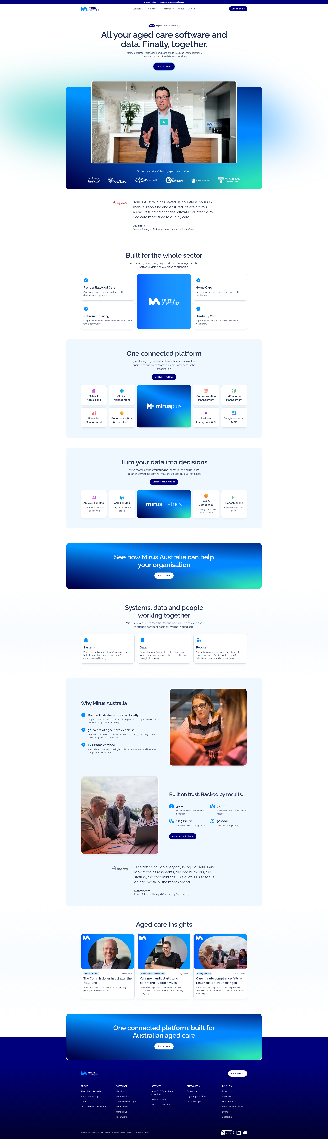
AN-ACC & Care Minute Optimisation (162, 1093)
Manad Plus (121, 1112)
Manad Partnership (90, 1096)
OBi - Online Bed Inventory (93, 1106)
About (181, 9)
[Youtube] (245, 1133)
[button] (138, 8)
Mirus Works (122, 1106)
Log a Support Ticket (197, 1096)
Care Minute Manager (126, 1101)
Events (225, 1112)
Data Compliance (118, 1133)
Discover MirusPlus (164, 377)
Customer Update (195, 1101)
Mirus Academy (158, 1099)
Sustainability (138, 1133)
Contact (191, 9)
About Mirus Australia (182, 836)
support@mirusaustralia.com (172, 2)
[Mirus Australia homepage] (101, 9)
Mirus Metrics (122, 1096)
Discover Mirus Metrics (164, 482)
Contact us (192, 1091)
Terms (147, 1133)
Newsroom (227, 1101)
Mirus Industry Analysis (233, 1106)
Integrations (121, 1117)
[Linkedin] (239, 1133)
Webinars (226, 1096)
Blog (224, 1091)
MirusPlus (120, 1091)
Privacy (129, 1133)
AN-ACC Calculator (160, 1104)
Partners (85, 1101)
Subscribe (227, 1117)
